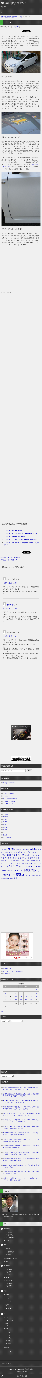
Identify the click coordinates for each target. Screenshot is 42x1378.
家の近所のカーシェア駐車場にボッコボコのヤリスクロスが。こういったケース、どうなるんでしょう (21, 1121)
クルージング (9, 1320)
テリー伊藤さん (31, 860)
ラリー (29, 866)
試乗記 (11, 878)
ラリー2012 (8, 1275)
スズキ (5, 830)
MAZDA (5, 822)
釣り (6, 1323)
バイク (5, 1291)
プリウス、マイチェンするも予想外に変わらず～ (20, 539)
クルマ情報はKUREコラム (11, 798)
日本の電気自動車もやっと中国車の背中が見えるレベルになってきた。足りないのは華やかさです (21, 1133)
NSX (25, 849)
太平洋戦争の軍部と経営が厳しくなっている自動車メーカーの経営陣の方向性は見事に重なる (21, 1159)
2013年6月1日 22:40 (10, 608)
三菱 (4, 824)
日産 (9, 1340)
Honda (5, 819)
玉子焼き (3, 878)
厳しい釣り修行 (10, 1238)
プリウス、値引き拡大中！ (13, 530)
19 (16, 1000)
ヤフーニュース (23, 866)
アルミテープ (24, 852)
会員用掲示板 (7, 968)
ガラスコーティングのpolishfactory (13, 971)
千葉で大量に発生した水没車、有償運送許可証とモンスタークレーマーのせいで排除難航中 (21, 1146)
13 (21, 996)
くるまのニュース (8, 804)
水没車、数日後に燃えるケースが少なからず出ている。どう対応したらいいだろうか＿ (21, 1172)
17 (5, 1000)
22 (31, 1000)
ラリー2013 (8, 1272)
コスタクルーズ (16, 855)
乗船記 (27, 870)
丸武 (22, 870)
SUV (28, 849)
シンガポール (24, 858)
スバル (5, 827)
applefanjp (10, 605)
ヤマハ (9, 1335)
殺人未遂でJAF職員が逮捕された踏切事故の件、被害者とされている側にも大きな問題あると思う (21, 1101)
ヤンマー (10, 1332)
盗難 (7, 878)
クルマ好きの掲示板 (9, 801)
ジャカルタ (35, 858)
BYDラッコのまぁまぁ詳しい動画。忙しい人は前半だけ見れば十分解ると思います (21, 1166)
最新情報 (8, 1248)
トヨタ (9, 1338)
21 (26, 1000)
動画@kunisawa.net (9, 783)
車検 (6, 1261)
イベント (8, 1317)
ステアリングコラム (21, 860)
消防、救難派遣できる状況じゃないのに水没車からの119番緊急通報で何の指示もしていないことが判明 (21, 1108)
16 (36, 996)
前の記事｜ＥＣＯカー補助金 (10, 557)
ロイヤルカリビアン (11, 870)
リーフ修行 (8, 1232)
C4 (2, 849)
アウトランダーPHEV (6, 852)
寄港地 (20, 874)
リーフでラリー (10, 1235)
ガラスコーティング (34, 852)
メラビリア (12, 866)
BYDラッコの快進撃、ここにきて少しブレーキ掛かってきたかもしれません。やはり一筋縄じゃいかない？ (21, 1114)
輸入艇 (7, 1347)
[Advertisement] (21, 269)
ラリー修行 (7, 1265)
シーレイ (10, 1351)
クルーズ (5, 855)
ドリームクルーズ (10, 863)
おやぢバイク (9, 1240)
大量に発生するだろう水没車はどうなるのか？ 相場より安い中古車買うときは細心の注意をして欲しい (21, 1153)
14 (26, 996)
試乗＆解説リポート (11, 1258)
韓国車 (9, 1254)
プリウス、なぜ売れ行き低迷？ (14, 536)
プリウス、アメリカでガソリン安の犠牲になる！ (20, 533)
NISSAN (5, 817)
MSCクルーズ (19, 849)
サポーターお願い (8, 793)
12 (16, 996)
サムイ (3, 858)
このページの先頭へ (23, 1376)
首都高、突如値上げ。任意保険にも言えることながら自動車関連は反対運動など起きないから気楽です (21, 1095)
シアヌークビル (12, 858)
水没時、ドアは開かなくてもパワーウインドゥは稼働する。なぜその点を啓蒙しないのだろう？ (21, 1179)
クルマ (5, 1244)
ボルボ (30, 863)
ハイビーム (21, 863)
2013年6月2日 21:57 (10, 636)
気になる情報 (7, 837)
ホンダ (26, 863)
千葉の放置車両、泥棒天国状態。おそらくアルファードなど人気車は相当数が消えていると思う (21, 1140)
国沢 (34, 870)
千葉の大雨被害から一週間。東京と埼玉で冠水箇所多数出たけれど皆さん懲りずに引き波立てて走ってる (21, 1088)
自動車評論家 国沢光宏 (13, 3)
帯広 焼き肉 (29, 875)
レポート (8, 1326)
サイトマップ (7, 1363)
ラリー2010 (8, 1283)
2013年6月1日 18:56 (10, 583)
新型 (34, 875)
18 (11, 1000)
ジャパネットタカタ (8, 860)
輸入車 (5, 835)
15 (31, 996)
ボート (5, 1314)
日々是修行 (15, 27)
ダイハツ (5, 832)
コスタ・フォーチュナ (33, 855)
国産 (6, 1328)
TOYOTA (5, 814)
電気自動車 (11, 1252)
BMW (9, 1308)
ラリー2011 (8, 1277)
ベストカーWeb (7, 796)
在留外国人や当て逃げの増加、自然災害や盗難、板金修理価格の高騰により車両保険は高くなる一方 (21, 1127)
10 (5, 996)
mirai (11, 848)
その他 (9, 1343)
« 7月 (2, 1011)
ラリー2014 (8, 1269)
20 (21, 1000)
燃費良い (38, 875)
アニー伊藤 (16, 852)
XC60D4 (38, 849)
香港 (15, 878)
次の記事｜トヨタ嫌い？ (8, 560)
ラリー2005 (8, 1286)
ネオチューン (7, 973)
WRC (33, 848)
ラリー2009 (8, 1280)
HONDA (5, 849)
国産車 (7, 1294)
